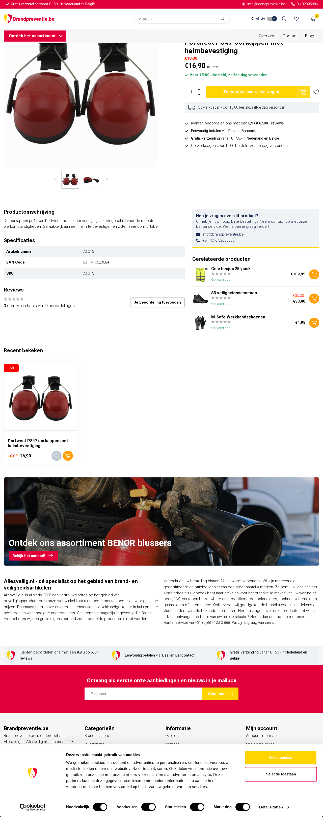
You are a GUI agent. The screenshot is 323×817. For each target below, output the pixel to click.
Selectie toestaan (281, 774)
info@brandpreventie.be (223, 234)
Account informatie (262, 735)
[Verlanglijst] (296, 19)
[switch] (148, 807)
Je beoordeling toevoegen (157, 302)
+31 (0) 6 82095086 (218, 240)
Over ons (267, 36)
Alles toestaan (280, 757)
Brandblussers (97, 735)
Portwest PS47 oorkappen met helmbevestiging (38, 443)
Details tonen (271, 807)
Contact (290, 36)
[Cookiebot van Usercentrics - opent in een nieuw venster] (33, 807)
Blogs (310, 36)
